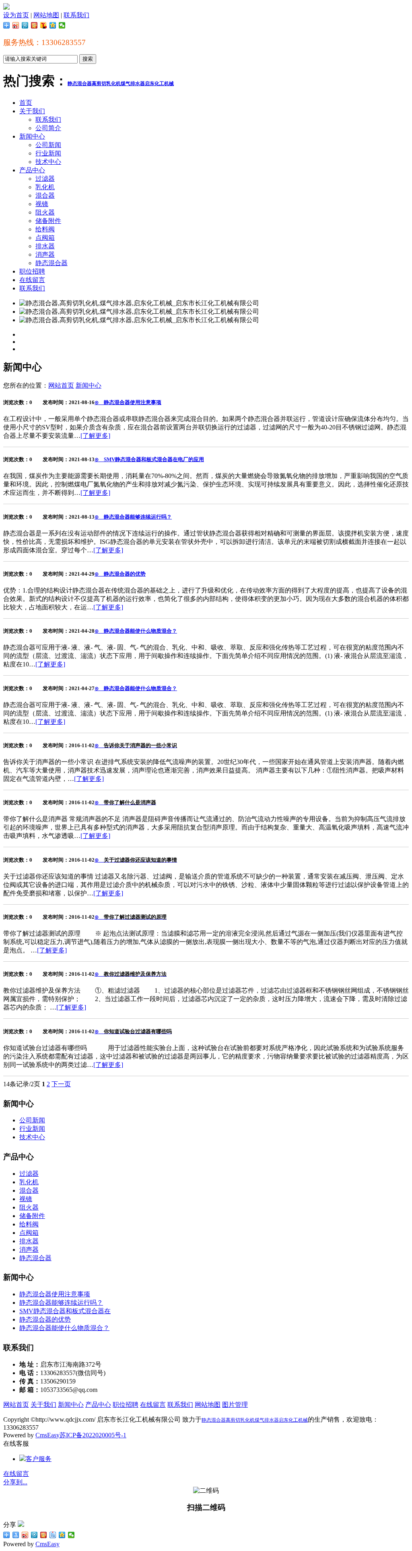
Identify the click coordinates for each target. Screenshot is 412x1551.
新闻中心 (32, 136)
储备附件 (48, 220)
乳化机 (45, 187)
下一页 (61, 1084)
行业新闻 (48, 153)
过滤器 (45, 178)
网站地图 (46, 15)
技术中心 (48, 161)
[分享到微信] (62, 25)
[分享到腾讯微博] (25, 25)
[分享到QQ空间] (52, 25)
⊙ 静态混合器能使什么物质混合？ (136, 631)
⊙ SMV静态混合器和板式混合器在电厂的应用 (149, 459)
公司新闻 (48, 144)
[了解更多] (95, 435)
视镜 (41, 203)
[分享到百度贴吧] (52, 1535)
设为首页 (16, 15)
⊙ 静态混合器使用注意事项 (128, 402)
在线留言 (32, 279)
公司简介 (48, 128)
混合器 (45, 195)
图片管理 (235, 1404)
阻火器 (45, 212)
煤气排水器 (133, 83)
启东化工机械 (159, 83)
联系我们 (76, 15)
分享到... (15, 1482)
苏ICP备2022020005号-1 (93, 1435)
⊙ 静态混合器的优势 (120, 574)
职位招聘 (32, 271)
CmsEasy (47, 1435)
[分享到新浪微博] (15, 25)
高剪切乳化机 (106, 83)
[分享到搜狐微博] (43, 25)
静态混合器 (80, 83)
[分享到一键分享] (15, 1535)
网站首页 (61, 385)
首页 (25, 102)
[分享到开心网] (34, 25)
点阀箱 (45, 237)
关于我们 (32, 111)
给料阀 (45, 229)
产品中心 (32, 170)
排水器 (45, 246)
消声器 (45, 254)
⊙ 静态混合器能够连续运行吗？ (133, 517)
